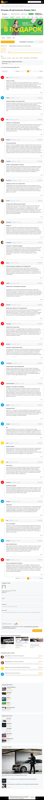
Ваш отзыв (4, 610)
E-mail (3, 598)
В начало (17, 71)
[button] (41, 92)
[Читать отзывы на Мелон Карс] (4, 735)
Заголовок (4, 604)
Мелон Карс (9, 733)
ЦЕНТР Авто (6, 63)
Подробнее (22, 798)
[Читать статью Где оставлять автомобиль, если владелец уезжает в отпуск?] (22, 761)
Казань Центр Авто (11, 707)
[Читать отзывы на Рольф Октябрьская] (4, 688)
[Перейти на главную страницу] (4, 2)
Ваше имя (4, 592)
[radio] (11, 590)
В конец (41, 71)
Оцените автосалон (6, 591)
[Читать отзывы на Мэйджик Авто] (4, 740)
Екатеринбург (9, 726)
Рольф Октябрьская (11, 687)
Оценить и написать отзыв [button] (7, 41)
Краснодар (9, 731)
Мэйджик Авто (10, 738)
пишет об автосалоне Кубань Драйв (14, 655)
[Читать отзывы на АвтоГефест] (4, 730)
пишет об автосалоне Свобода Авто (14, 661)
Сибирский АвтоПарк (34, 645)
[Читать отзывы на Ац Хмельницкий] (21, 640)
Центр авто (9, 723)
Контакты (36, 798)
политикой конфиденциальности (9, 627)
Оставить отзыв (37, 630)
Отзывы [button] (3, 37)
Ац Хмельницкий (18, 645)
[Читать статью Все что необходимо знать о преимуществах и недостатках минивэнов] (4, 780)
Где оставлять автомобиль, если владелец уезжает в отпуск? (14, 775)
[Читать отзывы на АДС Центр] (4, 693)
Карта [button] (14, 37)
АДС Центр (9, 692)
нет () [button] (40, 41)
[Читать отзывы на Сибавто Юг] (7, 640)
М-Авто (8, 702)
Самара (8, 695)
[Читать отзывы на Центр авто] (4, 724)
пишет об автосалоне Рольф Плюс (12, 673)
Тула (7, 700)
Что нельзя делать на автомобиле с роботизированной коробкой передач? (22, 784)
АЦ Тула (8, 697)
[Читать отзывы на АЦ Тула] (4, 698)
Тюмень (8, 721)
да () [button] (36, 41)
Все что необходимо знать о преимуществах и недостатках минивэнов (21, 779)
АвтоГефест (9, 728)
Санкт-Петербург (10, 690)
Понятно (32, 797)
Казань (8, 710)
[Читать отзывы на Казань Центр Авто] (4, 709)
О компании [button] (8, 37)
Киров (8, 741)
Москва (8, 736)
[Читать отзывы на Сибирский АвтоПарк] (36, 640)
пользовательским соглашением (31, 626)
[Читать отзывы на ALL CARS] (4, 719)
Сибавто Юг (3, 645)
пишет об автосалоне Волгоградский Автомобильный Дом (17, 667)
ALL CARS (9, 718)
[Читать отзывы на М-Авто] (4, 704)
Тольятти (8, 705)
